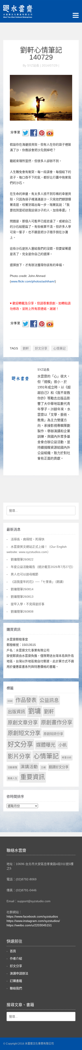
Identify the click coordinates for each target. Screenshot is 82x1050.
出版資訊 (16, 711)
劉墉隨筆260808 (22, 611)
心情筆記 (59, 348)
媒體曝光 (45, 745)
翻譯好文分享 (58, 767)
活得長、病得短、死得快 (27, 539)
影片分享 (19, 756)
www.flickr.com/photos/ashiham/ (33, 281)
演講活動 (29, 766)
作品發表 (26, 700)
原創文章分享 (23, 722)
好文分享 (41, 348)
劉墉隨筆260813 (22, 596)
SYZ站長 (43, 369)
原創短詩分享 (53, 734)
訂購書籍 (16, 981)
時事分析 (67, 757)
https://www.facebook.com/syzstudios (32, 916)
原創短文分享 (24, 733)
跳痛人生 (12, 778)
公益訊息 (49, 700)
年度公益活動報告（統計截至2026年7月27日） (43, 567)
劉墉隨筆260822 (22, 559)
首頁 (13, 951)
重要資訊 (32, 777)
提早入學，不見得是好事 (27, 604)
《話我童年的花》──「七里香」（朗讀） (38, 581)
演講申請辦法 (19, 973)
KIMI (10, 701)
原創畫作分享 (56, 722)
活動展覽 (12, 767)
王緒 (43, 767)
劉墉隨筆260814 (22, 589)
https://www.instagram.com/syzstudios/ (33, 921)
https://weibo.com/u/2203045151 (29, 925)
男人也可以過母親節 (24, 574)
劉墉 (34, 711)
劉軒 (26, 348)
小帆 (62, 745)
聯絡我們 (16, 988)
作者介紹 (16, 958)
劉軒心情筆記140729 (41, 53)
